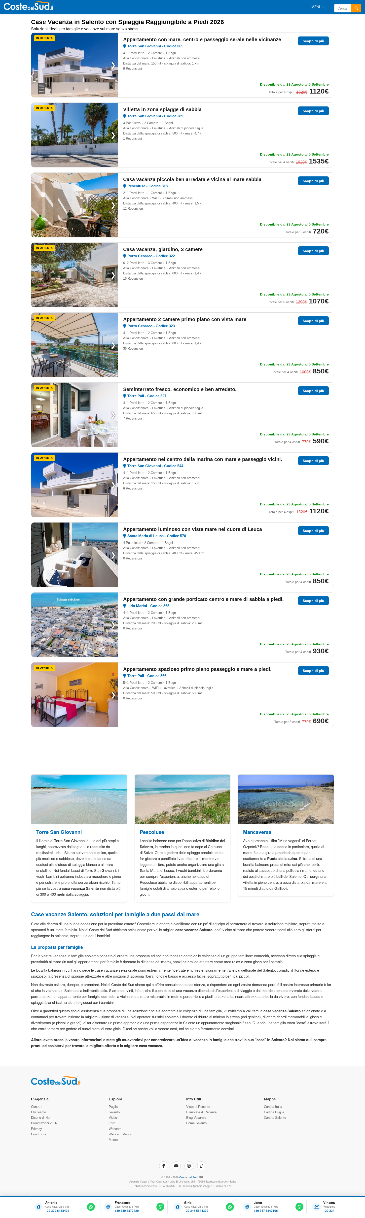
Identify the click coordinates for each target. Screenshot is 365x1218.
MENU (316, 6)
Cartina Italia (273, 1107)
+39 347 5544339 (196, 1211)
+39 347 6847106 (266, 1211)
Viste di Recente (198, 1107)
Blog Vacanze (196, 1117)
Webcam (115, 1129)
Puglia (113, 1107)
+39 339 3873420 (127, 1211)
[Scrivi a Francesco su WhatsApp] (160, 1207)
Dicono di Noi (40, 1117)
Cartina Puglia (274, 1112)
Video (113, 1117)
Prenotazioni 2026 (44, 1123)
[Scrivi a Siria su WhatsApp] (230, 1207)
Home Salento (196, 1123)
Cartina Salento (275, 1117)
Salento (114, 1112)
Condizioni (38, 1134)
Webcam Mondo (120, 1134)
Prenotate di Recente (201, 1112)
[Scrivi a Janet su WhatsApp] (299, 1207)
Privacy (36, 1129)
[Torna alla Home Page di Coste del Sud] (55, 1084)
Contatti (36, 1107)
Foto (112, 1123)
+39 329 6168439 (57, 1211)
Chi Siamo (38, 1112)
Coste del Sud (188, 1177)
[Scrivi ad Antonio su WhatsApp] (91, 1207)
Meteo (113, 1140)
